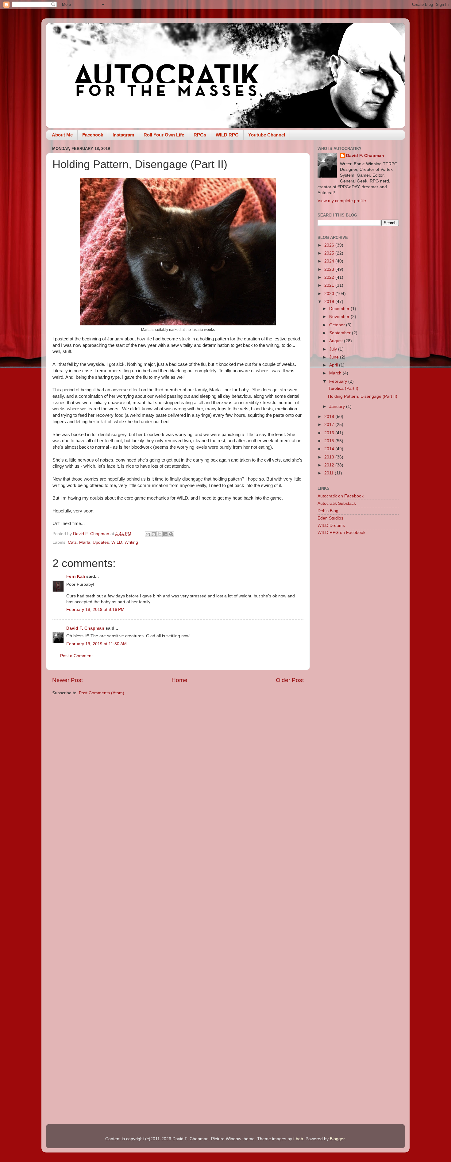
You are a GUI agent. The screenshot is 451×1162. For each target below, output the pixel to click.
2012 (329, 465)
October (337, 325)
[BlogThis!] (154, 534)
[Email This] (148, 534)
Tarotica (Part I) (343, 388)
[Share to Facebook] (165, 534)
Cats (72, 542)
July (333, 349)
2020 (329, 293)
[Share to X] (159, 534)
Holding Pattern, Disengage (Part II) (362, 396)
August (336, 341)
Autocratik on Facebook (341, 496)
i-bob (298, 1139)
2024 (329, 261)
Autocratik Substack (337, 503)
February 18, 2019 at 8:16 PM (95, 609)
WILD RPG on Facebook (341, 532)
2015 (329, 441)
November (340, 316)
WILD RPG (227, 134)
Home (179, 680)
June (334, 357)
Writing (131, 542)
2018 (329, 416)
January (337, 406)
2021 (329, 285)
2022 (329, 277)
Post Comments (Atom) (101, 693)
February (338, 381)
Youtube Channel (266, 134)
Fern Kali (75, 576)
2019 (329, 301)
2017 (329, 424)
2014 (329, 449)
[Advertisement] (358, 638)
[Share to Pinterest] (171, 534)
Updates (101, 542)
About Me (62, 134)
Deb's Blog (328, 510)
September (340, 333)
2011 (329, 473)
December (340, 308)
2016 (329, 433)
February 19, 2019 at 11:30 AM (96, 644)
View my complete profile (342, 200)
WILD (116, 542)
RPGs (200, 134)
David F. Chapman (85, 628)
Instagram (123, 134)
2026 (329, 245)
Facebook (92, 134)
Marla (84, 542)
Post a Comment (76, 656)
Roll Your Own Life (164, 134)
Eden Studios (330, 518)
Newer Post (67, 680)
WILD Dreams (331, 525)
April (334, 365)
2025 (329, 253)
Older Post (290, 680)
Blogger (337, 1139)
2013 (329, 457)
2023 (329, 269)
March (336, 373)
